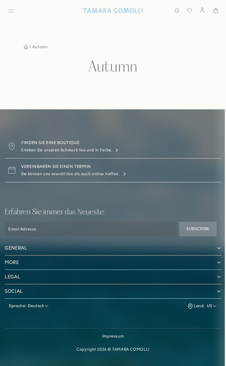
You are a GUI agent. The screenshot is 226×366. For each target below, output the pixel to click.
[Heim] (111, 10)
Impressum (111, 336)
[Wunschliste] (185, 10)
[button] (111, 248)
